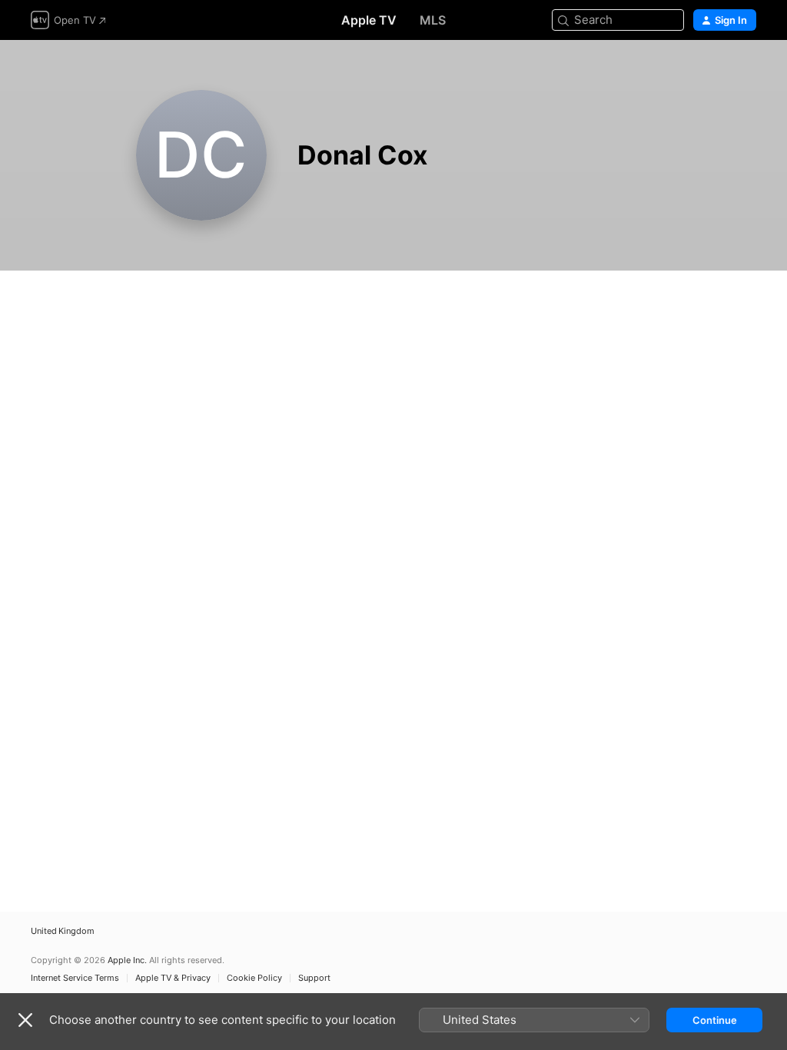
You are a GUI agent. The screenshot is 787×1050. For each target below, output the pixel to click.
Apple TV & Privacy (173, 978)
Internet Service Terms (75, 978)
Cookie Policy (254, 978)
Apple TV (369, 20)
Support (314, 978)
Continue (714, 1020)
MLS (433, 20)
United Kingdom (63, 931)
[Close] (25, 1020)
